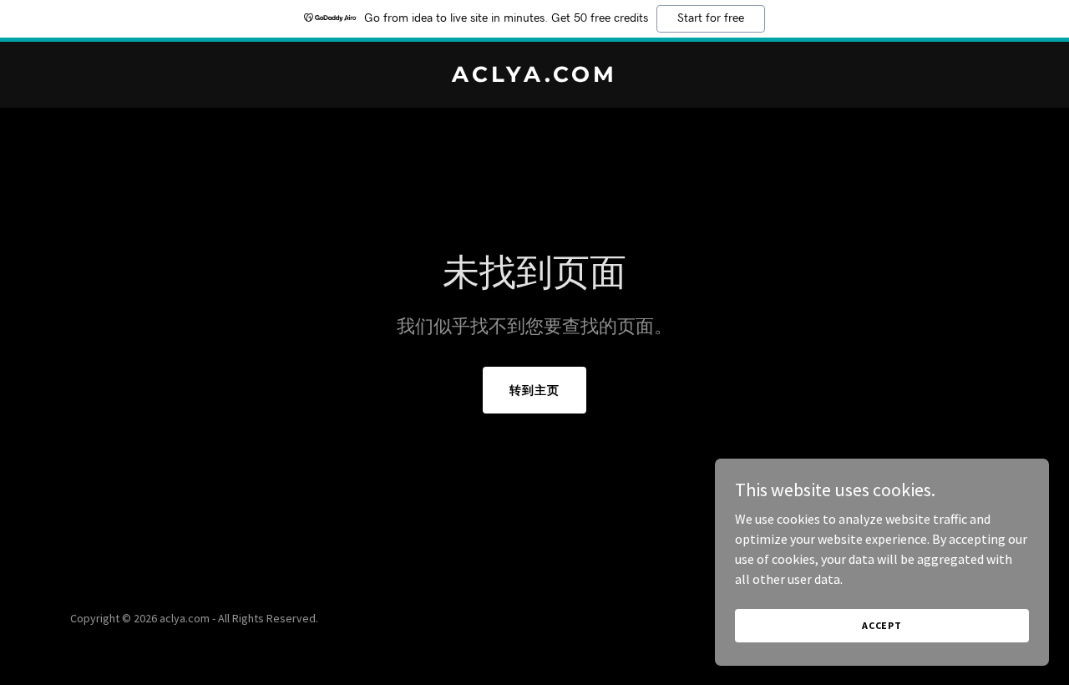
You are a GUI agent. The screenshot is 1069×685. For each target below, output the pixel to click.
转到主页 (534, 390)
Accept (882, 625)
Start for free (710, 18)
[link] (534, 76)
